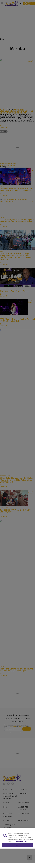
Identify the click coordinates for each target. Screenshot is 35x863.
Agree (17, 845)
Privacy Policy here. (21, 841)
